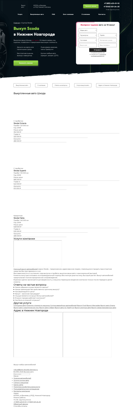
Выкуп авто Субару (46, 308)
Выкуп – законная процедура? (27, 294)
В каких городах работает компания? (30, 298)
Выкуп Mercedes (93, 305)
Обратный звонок (21, 404)
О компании (41, 85)
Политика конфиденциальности (27, 387)
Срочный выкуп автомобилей (26, 269)
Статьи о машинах (21, 382)
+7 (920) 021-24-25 (111, 7)
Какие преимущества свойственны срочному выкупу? (37, 289)
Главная (17, 23)
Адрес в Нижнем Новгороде (107, 85)
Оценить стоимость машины (38, 305)
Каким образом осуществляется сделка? (31, 287)
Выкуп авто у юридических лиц (26, 308)
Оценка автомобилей (22, 378)
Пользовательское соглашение (26, 389)
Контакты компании (22, 391)
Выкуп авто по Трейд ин (64, 308)
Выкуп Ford (81, 305)
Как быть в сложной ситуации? (27, 300)
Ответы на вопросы (61, 85)
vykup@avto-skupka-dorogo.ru (26, 370)
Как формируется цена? (25, 291)
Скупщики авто (20, 305)
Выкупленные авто (22, 85)
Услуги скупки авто (21, 380)
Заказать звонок (90, 6)
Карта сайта (18, 385)
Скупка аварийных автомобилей (63, 305)
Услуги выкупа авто (83, 85)
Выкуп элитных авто (83, 308)
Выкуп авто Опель (107, 305)
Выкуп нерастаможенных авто (103, 308)
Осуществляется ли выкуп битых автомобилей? (34, 296)
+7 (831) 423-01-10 (111, 3)
